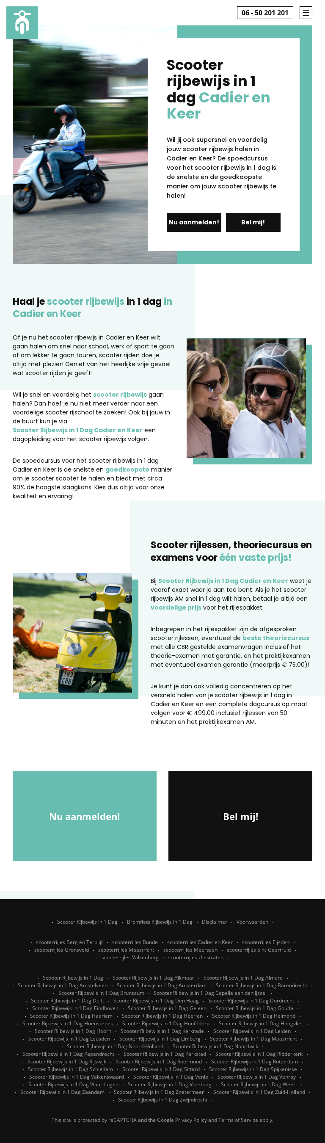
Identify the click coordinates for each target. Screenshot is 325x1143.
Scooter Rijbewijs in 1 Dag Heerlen (162, 1015)
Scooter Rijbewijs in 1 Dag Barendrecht (261, 985)
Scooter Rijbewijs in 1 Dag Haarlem (71, 1015)
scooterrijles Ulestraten (195, 957)
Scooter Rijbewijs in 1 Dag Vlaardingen (73, 1084)
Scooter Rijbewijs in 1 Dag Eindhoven (75, 1008)
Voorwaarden (252, 921)
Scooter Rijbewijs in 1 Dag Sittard (161, 1069)
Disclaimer (214, 921)
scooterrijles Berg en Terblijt (69, 942)
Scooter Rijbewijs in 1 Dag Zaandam (62, 1092)
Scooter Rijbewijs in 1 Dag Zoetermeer (159, 1092)
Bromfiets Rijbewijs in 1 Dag (160, 921)
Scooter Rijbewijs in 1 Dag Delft (67, 1000)
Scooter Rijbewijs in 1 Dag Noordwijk (215, 1046)
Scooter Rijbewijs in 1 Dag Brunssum (101, 993)
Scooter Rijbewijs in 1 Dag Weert (259, 1084)
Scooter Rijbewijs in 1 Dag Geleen (167, 1008)
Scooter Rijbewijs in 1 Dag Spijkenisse (253, 1069)
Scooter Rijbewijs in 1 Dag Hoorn (73, 1031)
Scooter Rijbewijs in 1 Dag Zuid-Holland (259, 1092)
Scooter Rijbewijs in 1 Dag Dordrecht (251, 1000)
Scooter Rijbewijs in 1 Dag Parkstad (165, 1053)
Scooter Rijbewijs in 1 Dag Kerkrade (162, 1031)
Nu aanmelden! (194, 222)
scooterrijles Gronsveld (61, 949)
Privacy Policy (191, 1120)
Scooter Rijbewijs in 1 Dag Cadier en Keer (78, 430)
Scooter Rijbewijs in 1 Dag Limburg (160, 1038)
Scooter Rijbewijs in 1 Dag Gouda (254, 1008)
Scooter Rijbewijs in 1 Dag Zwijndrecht (162, 1099)
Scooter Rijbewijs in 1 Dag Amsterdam (162, 985)
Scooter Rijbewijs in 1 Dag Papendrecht (68, 1053)
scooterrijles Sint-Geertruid (259, 949)
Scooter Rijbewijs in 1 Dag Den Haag (156, 1000)
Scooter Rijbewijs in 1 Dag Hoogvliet (261, 1023)
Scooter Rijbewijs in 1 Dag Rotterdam (254, 1061)
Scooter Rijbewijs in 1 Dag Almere (243, 977)
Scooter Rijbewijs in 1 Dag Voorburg (170, 1084)
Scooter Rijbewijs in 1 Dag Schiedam (70, 1069)
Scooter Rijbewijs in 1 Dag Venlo (170, 1076)
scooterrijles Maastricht (126, 949)
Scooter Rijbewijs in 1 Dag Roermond (159, 1061)
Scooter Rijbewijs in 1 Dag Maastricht (253, 1038)
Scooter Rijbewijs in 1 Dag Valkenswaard (76, 1076)
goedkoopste (127, 469)
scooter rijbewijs (120, 394)
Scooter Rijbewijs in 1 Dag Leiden (252, 1031)
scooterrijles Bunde (135, 942)
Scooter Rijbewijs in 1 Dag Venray (257, 1076)
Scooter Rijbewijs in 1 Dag (87, 921)
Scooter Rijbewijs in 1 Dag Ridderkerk (259, 1053)
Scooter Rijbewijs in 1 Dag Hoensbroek (67, 1023)
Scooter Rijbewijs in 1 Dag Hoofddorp (165, 1023)
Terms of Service (238, 1120)
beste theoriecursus (275, 638)
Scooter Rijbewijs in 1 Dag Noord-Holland (115, 1046)
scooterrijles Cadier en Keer (200, 942)
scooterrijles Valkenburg (130, 957)
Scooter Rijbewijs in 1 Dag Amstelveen (62, 985)
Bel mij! (253, 222)
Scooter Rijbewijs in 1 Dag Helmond (253, 1015)
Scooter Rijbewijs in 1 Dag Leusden (69, 1038)
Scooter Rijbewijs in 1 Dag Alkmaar (153, 977)
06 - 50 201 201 (265, 12)
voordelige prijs (176, 607)
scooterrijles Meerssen (190, 949)
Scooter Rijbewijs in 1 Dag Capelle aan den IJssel (210, 993)
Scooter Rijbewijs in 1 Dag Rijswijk (67, 1061)
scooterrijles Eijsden (265, 942)
